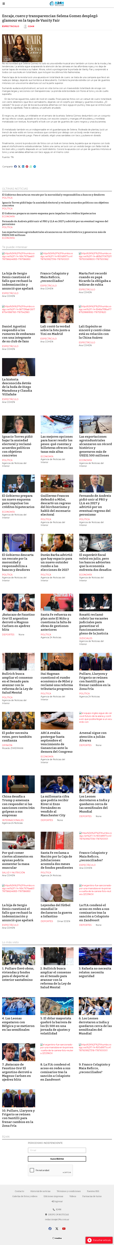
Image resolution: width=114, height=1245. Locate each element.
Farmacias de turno (92, 1196)
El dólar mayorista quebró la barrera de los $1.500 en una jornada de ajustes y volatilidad (55, 1026)
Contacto (19, 1191)
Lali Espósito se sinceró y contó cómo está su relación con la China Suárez (94, 332)
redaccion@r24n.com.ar (57, 1219)
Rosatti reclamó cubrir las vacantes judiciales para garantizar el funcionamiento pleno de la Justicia (93, 624)
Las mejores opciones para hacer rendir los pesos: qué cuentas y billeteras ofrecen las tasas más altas (57, 444)
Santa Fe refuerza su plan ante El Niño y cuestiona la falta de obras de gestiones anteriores (56, 622)
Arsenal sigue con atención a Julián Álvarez (93, 736)
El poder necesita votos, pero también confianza (17, 736)
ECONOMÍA (8, 216)
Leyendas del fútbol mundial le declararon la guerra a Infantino (56, 910)
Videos (72, 1196)
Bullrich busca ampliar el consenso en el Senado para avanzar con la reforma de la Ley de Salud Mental (17, 683)
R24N (6, 1136)
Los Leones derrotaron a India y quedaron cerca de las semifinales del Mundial (94, 804)
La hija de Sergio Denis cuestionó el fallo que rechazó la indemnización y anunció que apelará (17, 281)
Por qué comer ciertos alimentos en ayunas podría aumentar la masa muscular (17, 860)
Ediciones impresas (53, 1196)
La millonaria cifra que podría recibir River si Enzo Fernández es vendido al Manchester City (55, 806)
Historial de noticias (40, 1191)
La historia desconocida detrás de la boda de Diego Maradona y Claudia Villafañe (17, 387)
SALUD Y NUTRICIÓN (13, 872)
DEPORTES (8, 634)
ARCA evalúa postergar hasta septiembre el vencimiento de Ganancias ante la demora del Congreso (57, 742)
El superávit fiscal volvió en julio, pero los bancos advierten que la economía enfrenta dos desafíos (95, 562)
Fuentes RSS (93, 1191)
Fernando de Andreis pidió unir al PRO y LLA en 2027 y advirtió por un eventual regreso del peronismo (95, 505)
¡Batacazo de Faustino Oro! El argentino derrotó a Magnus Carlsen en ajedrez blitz (18, 622)
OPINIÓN (7, 745)
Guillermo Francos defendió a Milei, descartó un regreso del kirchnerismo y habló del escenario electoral (56, 505)
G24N (31, 26)
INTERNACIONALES (13, 820)
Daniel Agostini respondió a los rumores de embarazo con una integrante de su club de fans (18, 334)
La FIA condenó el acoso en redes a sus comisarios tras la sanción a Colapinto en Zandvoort (94, 912)
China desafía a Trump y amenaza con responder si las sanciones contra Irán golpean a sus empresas (18, 806)
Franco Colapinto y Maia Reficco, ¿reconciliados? (54, 277)
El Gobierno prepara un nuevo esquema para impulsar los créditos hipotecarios (49, 213)
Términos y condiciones (69, 1191)
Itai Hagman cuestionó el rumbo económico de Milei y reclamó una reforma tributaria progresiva (57, 681)
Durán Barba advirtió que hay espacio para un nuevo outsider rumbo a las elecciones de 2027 (56, 562)
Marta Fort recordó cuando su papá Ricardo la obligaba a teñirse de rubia (95, 279)
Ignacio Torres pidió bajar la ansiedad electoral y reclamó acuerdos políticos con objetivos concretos (17, 446)
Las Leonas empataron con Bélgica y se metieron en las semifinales (18, 1024)
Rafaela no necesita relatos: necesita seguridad (95, 972)
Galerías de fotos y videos (24, 1196)
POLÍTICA (7, 198)
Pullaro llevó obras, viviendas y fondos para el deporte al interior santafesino (18, 974)
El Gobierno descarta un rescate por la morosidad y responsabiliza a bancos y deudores (53, 195)
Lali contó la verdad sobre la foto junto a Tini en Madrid (55, 330)
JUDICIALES (85, 638)
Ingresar (58, 1201)
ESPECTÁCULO (10, 26)
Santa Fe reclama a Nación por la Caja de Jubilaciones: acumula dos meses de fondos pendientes (57, 860)
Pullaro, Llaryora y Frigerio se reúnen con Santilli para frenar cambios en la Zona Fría (94, 681)
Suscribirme (57, 1159)
